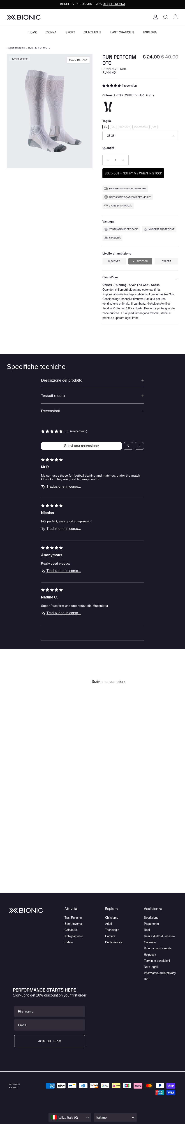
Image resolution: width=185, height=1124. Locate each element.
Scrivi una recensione (81, 446)
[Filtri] (128, 446)
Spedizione (151, 917)
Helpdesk (150, 954)
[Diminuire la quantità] (107, 160)
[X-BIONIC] (24, 17)
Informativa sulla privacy (160, 973)
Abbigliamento (74, 936)
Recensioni (50, 411)
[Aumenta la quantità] (124, 160)
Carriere (110, 936)
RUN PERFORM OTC (39, 47)
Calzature (71, 930)
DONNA (51, 32)
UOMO (32, 32)
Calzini (69, 942)
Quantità (108, 148)
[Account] (154, 17)
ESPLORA (150, 32)
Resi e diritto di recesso (159, 936)
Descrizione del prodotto (61, 380)
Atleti (108, 923)
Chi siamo (111, 917)
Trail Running (73, 917)
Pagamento (151, 923)
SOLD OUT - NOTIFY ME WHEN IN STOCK (133, 173)
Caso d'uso (110, 277)
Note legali (151, 967)
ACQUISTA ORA (114, 4)
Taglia (106, 121)
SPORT (70, 32)
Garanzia (150, 942)
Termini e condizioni (157, 960)
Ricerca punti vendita (157, 948)
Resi (147, 930)
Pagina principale (16, 47)
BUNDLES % (92, 32)
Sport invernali (74, 923)
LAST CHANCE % (122, 32)
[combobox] (70, 1117)
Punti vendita (113, 942)
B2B (147, 979)
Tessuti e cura (53, 396)
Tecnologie (112, 930)
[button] (112, 85)
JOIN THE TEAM (49, 1041)
